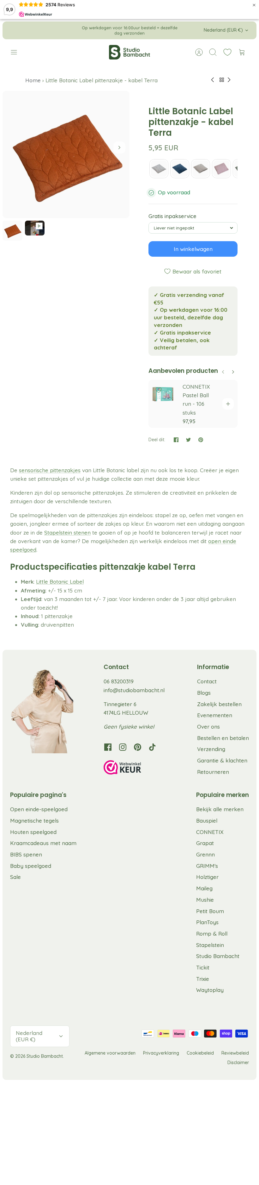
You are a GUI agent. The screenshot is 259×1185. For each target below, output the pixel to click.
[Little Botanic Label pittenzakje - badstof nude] (200, 168)
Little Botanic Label (60, 581)
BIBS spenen (26, 854)
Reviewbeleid (235, 1053)
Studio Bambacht (217, 956)
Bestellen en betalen (223, 738)
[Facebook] (107, 747)
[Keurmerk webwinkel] (135, 768)
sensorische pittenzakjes (50, 470)
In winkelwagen (193, 249)
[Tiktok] (152, 747)
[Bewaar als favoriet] (158, 390)
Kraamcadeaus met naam (43, 843)
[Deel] (176, 439)
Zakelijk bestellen (219, 704)
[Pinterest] (137, 747)
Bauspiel (206, 820)
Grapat (205, 843)
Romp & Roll (211, 933)
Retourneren (213, 771)
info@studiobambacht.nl (134, 690)
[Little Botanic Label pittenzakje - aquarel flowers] (158, 168)
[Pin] (201, 439)
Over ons (208, 726)
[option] (66, 154)
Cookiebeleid (200, 1053)
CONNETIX (210, 832)
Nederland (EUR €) (223, 30)
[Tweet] (188, 439)
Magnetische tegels (34, 820)
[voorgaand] (74, 30)
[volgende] (184, 30)
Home (33, 80)
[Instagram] (122, 747)
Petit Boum (210, 911)
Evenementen (214, 715)
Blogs (204, 692)
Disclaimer (238, 1062)
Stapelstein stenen (67, 532)
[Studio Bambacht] (129, 52)
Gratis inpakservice (172, 216)
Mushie (205, 899)
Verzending (211, 749)
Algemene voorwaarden (110, 1053)
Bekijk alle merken (220, 809)
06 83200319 (119, 681)
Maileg (204, 888)
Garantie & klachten (222, 760)
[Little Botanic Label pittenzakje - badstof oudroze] (221, 168)
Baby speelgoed (30, 865)
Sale (15, 877)
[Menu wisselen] (17, 52)
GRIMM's (207, 865)
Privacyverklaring (161, 1053)
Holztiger (207, 877)
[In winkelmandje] (228, 404)
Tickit (202, 967)
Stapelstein (210, 945)
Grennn (205, 854)
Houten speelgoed (33, 832)
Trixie (202, 978)
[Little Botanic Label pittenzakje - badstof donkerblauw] (179, 168)
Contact (207, 681)
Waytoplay (210, 990)
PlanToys (207, 922)
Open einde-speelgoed (39, 809)
